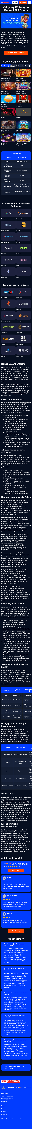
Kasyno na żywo (12, 65)
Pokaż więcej (16, 930)
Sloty (26, 65)
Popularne (4, 65)
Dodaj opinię (16, 870)
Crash (19, 65)
